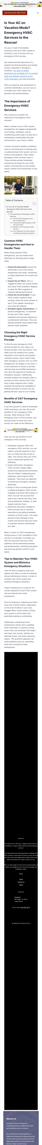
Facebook (17, 897)
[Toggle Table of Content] (33, 203)
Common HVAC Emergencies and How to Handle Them (23, 219)
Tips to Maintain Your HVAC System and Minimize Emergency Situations (24, 232)
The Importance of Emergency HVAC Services (22, 215)
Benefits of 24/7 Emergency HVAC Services (23, 228)
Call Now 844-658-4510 (14, 13)
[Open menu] (38, 12)
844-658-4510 (25, 907)
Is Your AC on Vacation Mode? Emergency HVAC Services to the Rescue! (19, 209)
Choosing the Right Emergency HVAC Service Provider (24, 224)
